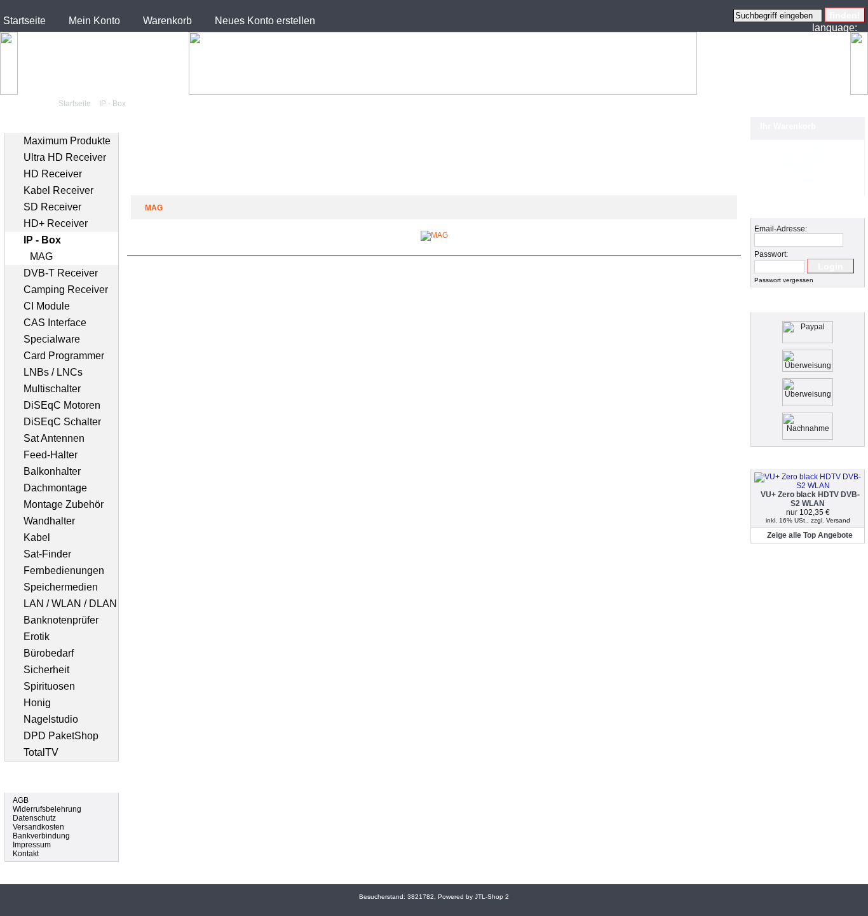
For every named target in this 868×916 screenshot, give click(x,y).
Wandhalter (49, 521)
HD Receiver (53, 173)
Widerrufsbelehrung (47, 809)
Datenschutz (34, 818)
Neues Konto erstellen (265, 20)
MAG (41, 256)
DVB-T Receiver (61, 273)
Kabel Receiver (58, 190)
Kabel (37, 537)
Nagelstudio (51, 719)
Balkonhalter (52, 471)
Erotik (37, 636)
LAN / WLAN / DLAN (70, 603)
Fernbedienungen (64, 570)
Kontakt (26, 853)
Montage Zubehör (64, 504)
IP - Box (112, 103)
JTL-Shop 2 (492, 896)
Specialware (52, 339)
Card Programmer (64, 355)
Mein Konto (94, 20)
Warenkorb (167, 20)
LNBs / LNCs (53, 372)
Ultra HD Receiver (65, 157)
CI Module (47, 306)
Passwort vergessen (783, 280)
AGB (21, 800)
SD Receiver (52, 207)
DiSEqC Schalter (62, 421)
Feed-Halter (51, 454)
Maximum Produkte (67, 140)
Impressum (32, 844)
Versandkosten (38, 827)
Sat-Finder (47, 554)
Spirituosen (49, 686)
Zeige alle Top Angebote (810, 535)
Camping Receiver (66, 289)
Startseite (24, 20)
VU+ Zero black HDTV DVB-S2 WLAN (810, 499)
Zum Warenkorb (814, 181)
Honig (37, 702)
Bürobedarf (49, 653)
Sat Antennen (54, 438)
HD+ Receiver (56, 223)
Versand (838, 520)
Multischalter (52, 388)
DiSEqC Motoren (62, 405)
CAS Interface (55, 322)
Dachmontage (55, 487)
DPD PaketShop (61, 735)
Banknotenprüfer (61, 620)
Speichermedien (61, 587)
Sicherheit (46, 669)
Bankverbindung (41, 835)
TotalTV (41, 752)
